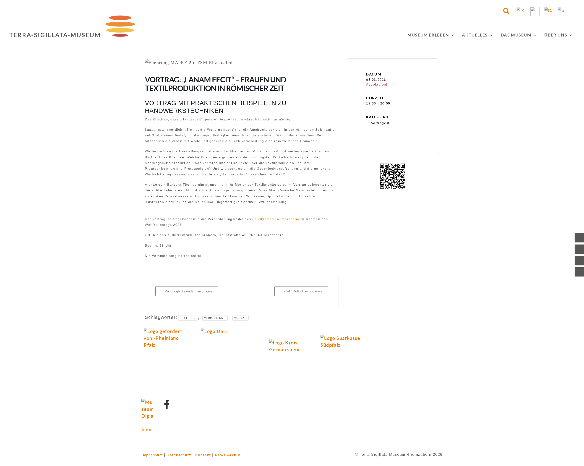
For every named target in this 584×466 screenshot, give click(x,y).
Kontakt (203, 455)
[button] (506, 11)
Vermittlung (215, 318)
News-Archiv (227, 455)
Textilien (188, 318)
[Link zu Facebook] (166, 404)
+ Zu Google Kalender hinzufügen (187, 291)
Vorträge (378, 123)
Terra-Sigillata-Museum (55, 35)
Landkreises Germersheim (275, 219)
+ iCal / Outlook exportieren (301, 291)
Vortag (240, 318)
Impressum (152, 455)
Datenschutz (179, 455)
